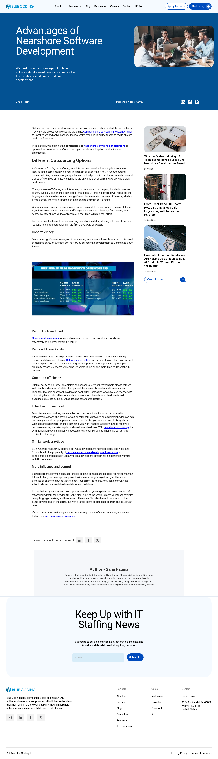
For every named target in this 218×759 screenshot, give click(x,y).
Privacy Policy (179, 753)
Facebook (156, 708)
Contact (127, 6)
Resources (100, 6)
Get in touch (188, 696)
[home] (20, 6)
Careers (114, 6)
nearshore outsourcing (116, 427)
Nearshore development (45, 338)
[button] (75, 6)
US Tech (139, 6)
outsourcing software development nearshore (92, 452)
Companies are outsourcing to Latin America (107, 131)
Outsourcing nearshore (78, 360)
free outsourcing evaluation (60, 516)
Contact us (122, 714)
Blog (87, 6)
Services (73, 6)
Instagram (157, 696)
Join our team (124, 726)
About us (121, 696)
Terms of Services (201, 753)
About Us (59, 6)
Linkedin (156, 702)
